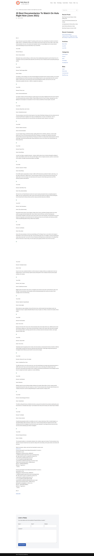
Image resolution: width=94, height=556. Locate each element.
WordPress (26, 554)
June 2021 (64, 48)
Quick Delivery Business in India (68, 26)
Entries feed (64, 71)
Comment (20, 528)
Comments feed (65, 73)
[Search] (77, 10)
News (55, 2)
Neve (17, 554)
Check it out (18, 448)
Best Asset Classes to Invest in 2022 (69, 28)
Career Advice (65, 2)
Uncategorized (65, 62)
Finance (70, 2)
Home (51, 2)
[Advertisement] (37, 29)
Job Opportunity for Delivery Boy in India (70, 24)
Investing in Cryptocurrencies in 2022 (70, 37)
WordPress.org (65, 75)
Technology (59, 2)
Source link (18, 493)
